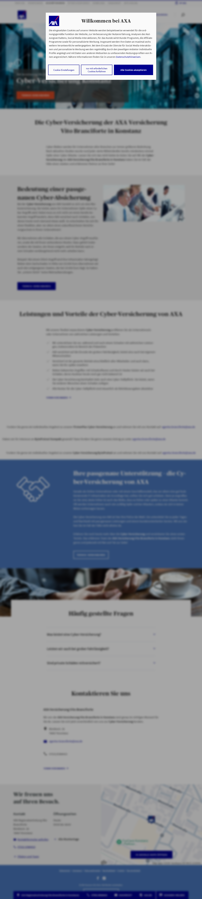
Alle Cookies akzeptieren (133, 69)
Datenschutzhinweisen (128, 56)
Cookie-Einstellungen (63, 69)
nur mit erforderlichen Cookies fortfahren (96, 70)
